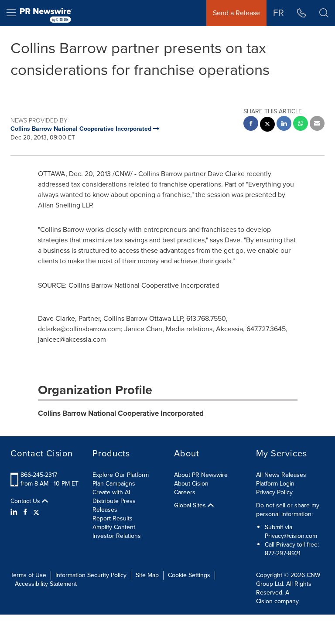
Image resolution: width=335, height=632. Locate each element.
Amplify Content (113, 527)
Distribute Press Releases (114, 505)
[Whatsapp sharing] (300, 124)
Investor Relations (116, 535)
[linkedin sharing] (284, 124)
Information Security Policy (90, 575)
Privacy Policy (274, 492)
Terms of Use (28, 575)
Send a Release (236, 13)
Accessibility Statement (46, 583)
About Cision (191, 483)
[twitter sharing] (267, 125)
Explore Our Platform (120, 474)
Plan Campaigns (113, 483)
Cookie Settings (189, 575)
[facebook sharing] (250, 124)
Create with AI (111, 492)
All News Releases (281, 474)
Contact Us (26, 501)
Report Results (112, 518)
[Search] (324, 13)
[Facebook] (25, 512)
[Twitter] (36, 512)
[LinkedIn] (15, 512)
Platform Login (275, 483)
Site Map (147, 575)
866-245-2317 (39, 474)
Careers (184, 492)
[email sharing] (317, 124)
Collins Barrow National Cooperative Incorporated (121, 413)
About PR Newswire (201, 474)
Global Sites (191, 505)
